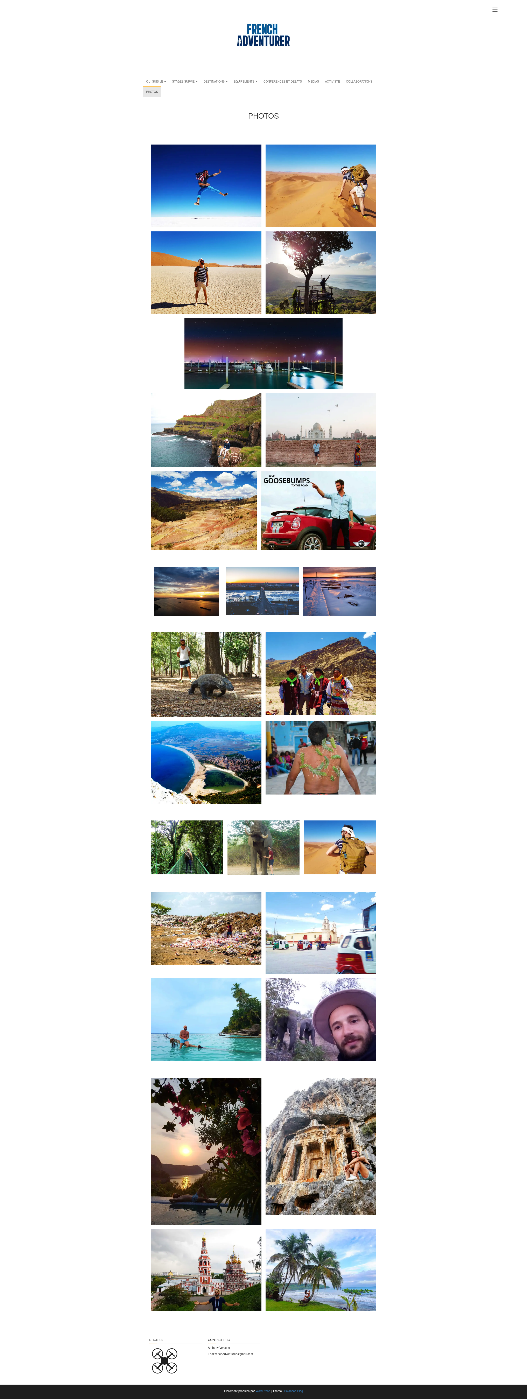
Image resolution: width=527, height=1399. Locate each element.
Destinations (214, 81)
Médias (313, 81)
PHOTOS (152, 92)
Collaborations (359, 81)
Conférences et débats (283, 81)
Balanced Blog (293, 1391)
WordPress (263, 1391)
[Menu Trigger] (495, 8)
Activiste (332, 81)
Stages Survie (183, 81)
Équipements (244, 81)
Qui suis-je (155, 81)
